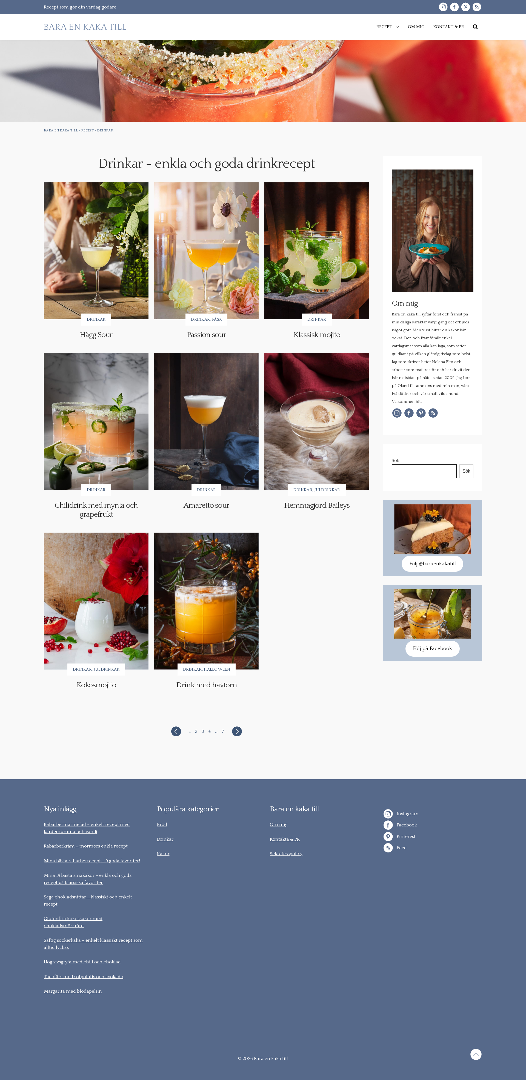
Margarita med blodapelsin (73, 991)
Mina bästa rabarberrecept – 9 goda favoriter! (92, 860)
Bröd (162, 824)
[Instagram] (443, 7)
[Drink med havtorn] (206, 601)
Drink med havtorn (206, 685)
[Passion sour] (206, 250)
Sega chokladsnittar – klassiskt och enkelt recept (88, 901)
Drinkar (96, 319)
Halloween (217, 669)
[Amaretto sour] (206, 421)
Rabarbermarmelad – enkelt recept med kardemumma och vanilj (87, 828)
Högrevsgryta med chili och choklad (82, 962)
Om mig (279, 824)
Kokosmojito (96, 685)
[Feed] (477, 7)
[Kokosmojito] (96, 601)
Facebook (406, 825)
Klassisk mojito (316, 335)
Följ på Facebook (432, 648)
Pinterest (406, 836)
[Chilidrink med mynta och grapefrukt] (96, 421)
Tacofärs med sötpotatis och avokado (83, 976)
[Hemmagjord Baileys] (317, 421)
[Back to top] (476, 1055)
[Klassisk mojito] (317, 250)
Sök (395, 460)
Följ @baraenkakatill (432, 564)
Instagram (407, 813)
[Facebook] (454, 7)
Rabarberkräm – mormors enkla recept (86, 846)
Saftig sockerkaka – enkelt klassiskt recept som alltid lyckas (93, 944)
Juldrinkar (327, 489)
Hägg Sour (96, 335)
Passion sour (206, 335)
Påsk (217, 319)
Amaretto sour (206, 505)
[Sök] (475, 26)
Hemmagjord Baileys (317, 505)
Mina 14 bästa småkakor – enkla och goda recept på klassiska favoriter (88, 879)
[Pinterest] (465, 7)
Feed (401, 847)
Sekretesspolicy (286, 853)
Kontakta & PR (285, 839)
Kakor (163, 853)
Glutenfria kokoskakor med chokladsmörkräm (73, 922)
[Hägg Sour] (96, 250)
